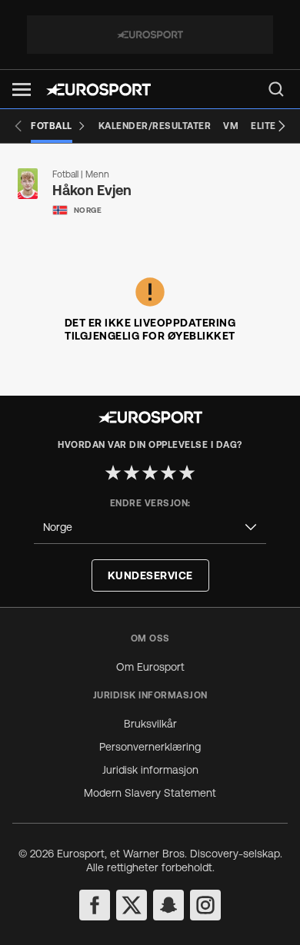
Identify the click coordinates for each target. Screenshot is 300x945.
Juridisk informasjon (150, 770)
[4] (168, 472)
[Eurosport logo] (98, 89)
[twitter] (131, 905)
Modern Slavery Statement (150, 793)
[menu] (276, 89)
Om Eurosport (150, 667)
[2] (131, 472)
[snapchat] (168, 905)
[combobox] (150, 527)
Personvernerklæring (150, 747)
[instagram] (205, 905)
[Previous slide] (18, 126)
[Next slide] (281, 126)
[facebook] (94, 905)
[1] (113, 472)
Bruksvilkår (150, 724)
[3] (150, 472)
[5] (187, 472)
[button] (21, 89)
